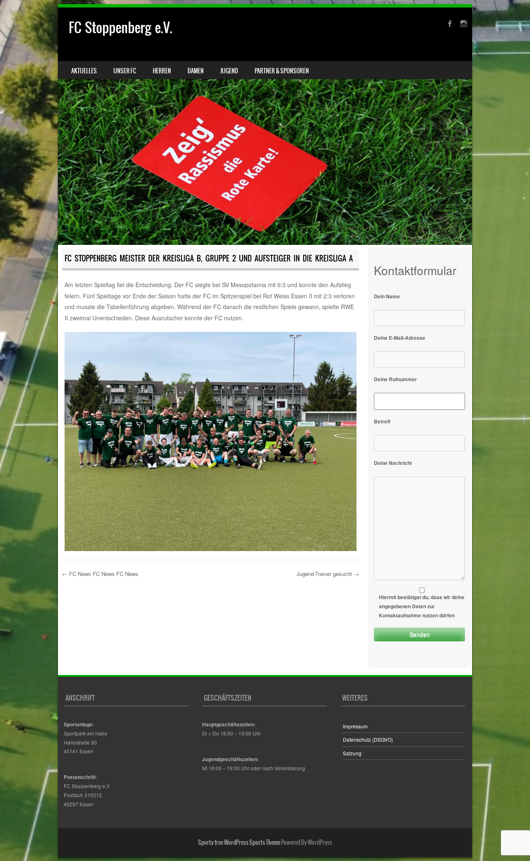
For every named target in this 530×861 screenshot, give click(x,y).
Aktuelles (84, 70)
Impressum (355, 726)
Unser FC (124, 70)
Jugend (229, 70)
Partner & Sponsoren (282, 70)
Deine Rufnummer (395, 379)
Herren (162, 70)
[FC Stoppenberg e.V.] (265, 126)
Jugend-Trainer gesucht (327, 574)
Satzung (352, 753)
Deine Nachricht (393, 463)
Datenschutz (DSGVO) (368, 739)
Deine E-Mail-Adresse (399, 337)
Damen (196, 70)
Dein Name (387, 296)
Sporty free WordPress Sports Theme (239, 842)
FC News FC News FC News (100, 574)
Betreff (382, 421)
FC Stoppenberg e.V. (120, 27)
